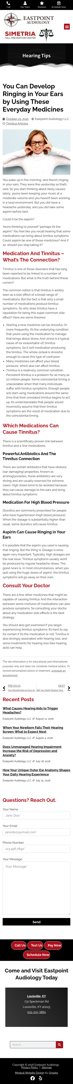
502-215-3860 (36, 1012)
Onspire (53, 1072)
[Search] (59, 1044)
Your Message (12, 859)
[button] (67, 27)
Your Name (10, 809)
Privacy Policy (29, 1067)
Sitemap (47, 1067)
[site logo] (29, 26)
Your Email (10, 826)
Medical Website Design (29, 1072)
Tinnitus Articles (17, 123)
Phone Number (13, 842)
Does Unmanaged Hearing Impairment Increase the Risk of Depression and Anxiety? (32, 751)
